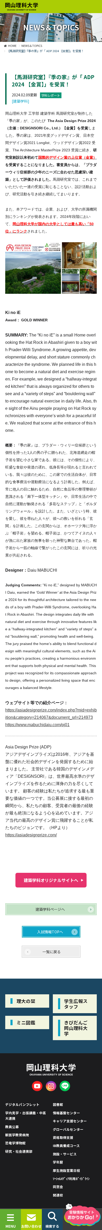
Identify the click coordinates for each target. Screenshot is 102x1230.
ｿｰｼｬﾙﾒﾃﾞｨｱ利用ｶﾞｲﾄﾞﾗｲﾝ (71, 1178)
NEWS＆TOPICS (31, 45)
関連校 (58, 1195)
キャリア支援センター (70, 1120)
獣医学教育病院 (17, 1134)
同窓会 (58, 1186)
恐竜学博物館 (15, 1142)
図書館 (58, 1104)
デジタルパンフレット (22, 1104)
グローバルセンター (68, 1129)
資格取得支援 (63, 1137)
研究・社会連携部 (18, 1151)
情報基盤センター (66, 1112)
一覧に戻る (51, 951)
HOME (12, 45)
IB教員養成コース (66, 1145)
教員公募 (12, 1126)
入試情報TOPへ (50, 931)
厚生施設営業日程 (66, 1170)
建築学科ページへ (50, 909)
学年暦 (58, 1162)
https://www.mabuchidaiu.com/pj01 (37, 724)
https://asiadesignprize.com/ (31, 835)
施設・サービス (65, 1153)
